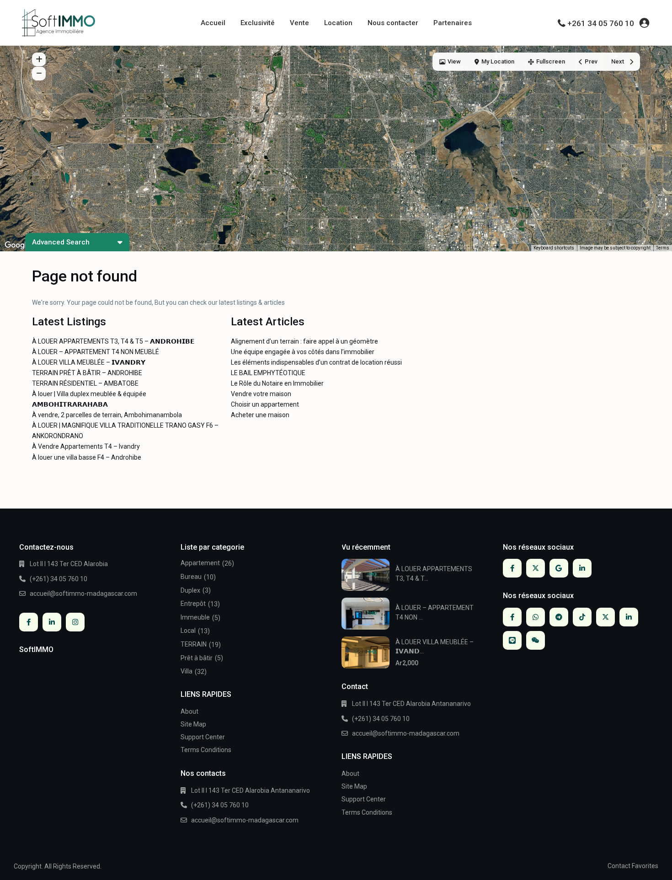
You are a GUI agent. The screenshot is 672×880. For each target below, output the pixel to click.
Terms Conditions (206, 749)
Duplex (190, 590)
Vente (299, 23)
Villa (186, 671)
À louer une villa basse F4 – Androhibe (86, 457)
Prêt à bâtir (197, 658)
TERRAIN (194, 644)
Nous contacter (393, 23)
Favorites (645, 865)
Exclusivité (257, 23)
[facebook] (28, 622)
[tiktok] (582, 617)
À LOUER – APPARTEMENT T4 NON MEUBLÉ (95, 351)
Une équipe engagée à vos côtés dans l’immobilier (302, 351)
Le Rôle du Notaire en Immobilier (277, 383)
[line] (512, 640)
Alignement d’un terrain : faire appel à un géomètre (304, 341)
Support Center (203, 737)
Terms (662, 247)
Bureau (191, 576)
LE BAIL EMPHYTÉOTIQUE (268, 372)
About (189, 711)
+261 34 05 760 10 (600, 23)
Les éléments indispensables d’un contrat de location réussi (316, 362)
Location (338, 23)
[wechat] (535, 640)
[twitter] (535, 568)
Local (188, 630)
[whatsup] (535, 617)
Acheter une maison (260, 415)
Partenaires (452, 23)
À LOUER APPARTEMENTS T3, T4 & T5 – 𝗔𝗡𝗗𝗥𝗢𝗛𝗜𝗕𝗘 (113, 341)
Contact (619, 865)
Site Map (193, 724)
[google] (558, 568)
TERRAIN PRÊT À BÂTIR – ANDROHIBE (87, 372)
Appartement (200, 563)
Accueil (213, 23)
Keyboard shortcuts (553, 247)
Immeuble (195, 617)
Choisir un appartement (265, 404)
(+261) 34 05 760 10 (58, 579)
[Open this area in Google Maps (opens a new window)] (17, 245)
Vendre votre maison (261, 394)
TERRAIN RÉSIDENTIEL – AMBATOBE (85, 383)
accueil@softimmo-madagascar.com (83, 593)
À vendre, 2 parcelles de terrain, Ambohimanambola (107, 415)
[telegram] (558, 617)
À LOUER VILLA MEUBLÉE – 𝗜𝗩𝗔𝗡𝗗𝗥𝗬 (88, 362)
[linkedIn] (52, 622)
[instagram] (75, 622)
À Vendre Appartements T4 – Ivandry (86, 446)
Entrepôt (193, 603)
